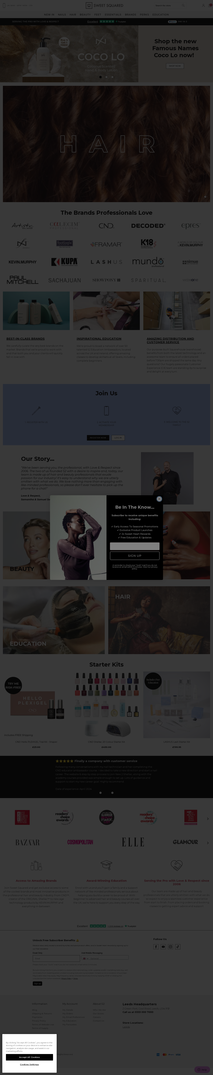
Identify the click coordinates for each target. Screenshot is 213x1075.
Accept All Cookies (29, 1057)
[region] (29, 1053)
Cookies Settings (29, 1064)
